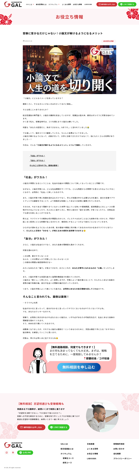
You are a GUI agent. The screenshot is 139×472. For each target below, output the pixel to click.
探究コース (67, 462)
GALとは (64, 444)
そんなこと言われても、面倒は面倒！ (44, 165)
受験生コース (68, 458)
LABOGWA (88, 4)
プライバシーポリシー (122, 458)
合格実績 (90, 444)
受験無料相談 (118, 444)
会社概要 (117, 453)
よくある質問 (66, 4)
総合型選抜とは (41, 4)
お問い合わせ (118, 448)
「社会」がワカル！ (37, 155)
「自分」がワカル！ (37, 160)
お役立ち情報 (77, 4)
